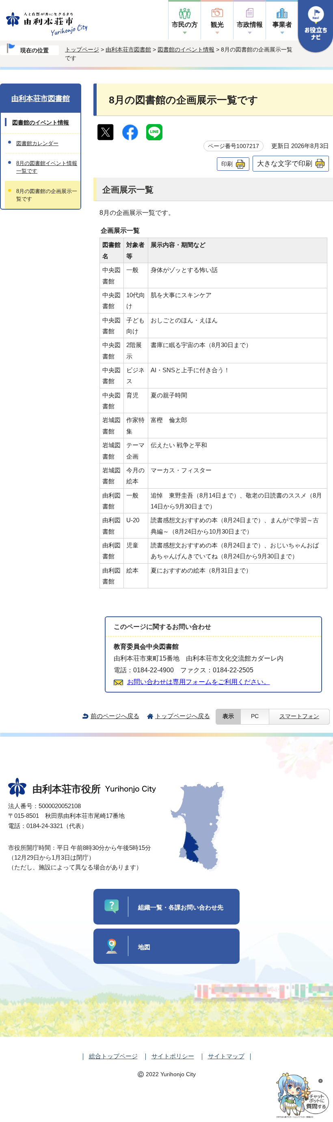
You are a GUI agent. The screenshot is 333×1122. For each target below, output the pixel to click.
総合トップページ (113, 1056)
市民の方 (185, 24)
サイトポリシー (172, 1056)
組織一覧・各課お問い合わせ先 (180, 907)
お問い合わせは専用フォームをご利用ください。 (198, 681)
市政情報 (250, 24)
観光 (217, 24)
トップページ (82, 49)
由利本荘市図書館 (128, 49)
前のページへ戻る (115, 715)
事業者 (282, 24)
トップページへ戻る (182, 715)
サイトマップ (226, 1056)
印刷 (227, 164)
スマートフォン (299, 716)
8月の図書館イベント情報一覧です (46, 167)
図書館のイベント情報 (186, 49)
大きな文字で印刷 (284, 163)
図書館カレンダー (37, 143)
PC (255, 716)
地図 (144, 947)
